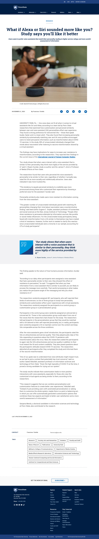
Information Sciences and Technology (67, 453)
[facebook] (61, 111)
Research (49, 21)
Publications (46, 445)
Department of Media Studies (65, 449)
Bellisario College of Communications (41, 449)
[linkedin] (73, 111)
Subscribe (59, 480)
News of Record (34, 445)
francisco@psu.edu (56, 432)
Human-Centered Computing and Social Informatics (45, 458)
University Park (58, 445)
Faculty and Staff (74, 440)
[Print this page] (85, 111)
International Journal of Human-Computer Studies (56, 157)
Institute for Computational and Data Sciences (43, 462)
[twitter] (67, 111)
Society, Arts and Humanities (47, 440)
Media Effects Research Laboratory (40, 453)
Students (63, 440)
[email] (79, 111)
